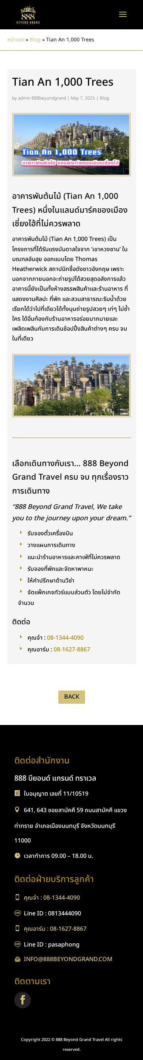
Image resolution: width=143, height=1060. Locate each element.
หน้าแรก (15, 40)
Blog (35, 40)
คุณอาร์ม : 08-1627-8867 (55, 929)
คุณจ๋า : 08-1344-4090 (52, 897)
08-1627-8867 (72, 649)
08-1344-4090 (65, 637)
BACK (71, 696)
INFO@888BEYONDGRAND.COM (68, 959)
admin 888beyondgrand (42, 98)
